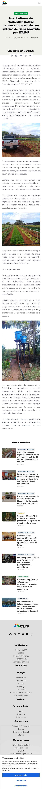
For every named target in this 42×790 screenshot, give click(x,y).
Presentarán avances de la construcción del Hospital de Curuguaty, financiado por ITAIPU (28, 500)
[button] (39, 3)
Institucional (23, 599)
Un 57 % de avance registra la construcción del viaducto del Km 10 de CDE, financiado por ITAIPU (28, 457)
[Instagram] (14, 634)
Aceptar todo (21, 775)
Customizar (21, 780)
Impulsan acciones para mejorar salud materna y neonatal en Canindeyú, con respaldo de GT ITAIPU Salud (28, 479)
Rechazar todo (21, 786)
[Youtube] (23, 634)
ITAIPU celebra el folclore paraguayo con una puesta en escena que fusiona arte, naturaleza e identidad (27, 606)
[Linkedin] (27, 634)
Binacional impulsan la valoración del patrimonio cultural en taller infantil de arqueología (27, 584)
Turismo (21, 513)
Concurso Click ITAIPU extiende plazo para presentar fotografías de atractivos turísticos (28, 519)
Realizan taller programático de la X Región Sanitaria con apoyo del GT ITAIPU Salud (27, 540)
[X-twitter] (18, 634)
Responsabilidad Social (26, 449)
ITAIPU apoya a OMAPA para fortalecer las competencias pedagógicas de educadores (28, 562)
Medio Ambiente (21, 13)
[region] (21, 772)
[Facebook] (10, 634)
